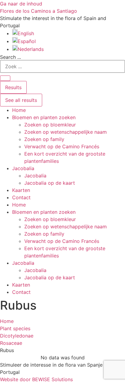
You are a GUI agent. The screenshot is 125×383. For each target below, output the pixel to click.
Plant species (15, 328)
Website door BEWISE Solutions (36, 379)
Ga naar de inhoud (21, 4)
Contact (21, 197)
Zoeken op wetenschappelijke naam (65, 132)
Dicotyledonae (16, 336)
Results (13, 87)
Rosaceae (11, 343)
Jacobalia (23, 168)
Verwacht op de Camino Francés (61, 146)
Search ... (10, 57)
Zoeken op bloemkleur (50, 125)
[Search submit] (5, 78)
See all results (21, 100)
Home (19, 110)
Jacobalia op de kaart (49, 183)
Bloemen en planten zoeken (44, 117)
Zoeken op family (44, 139)
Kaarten (21, 190)
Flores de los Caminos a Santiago (38, 11)
